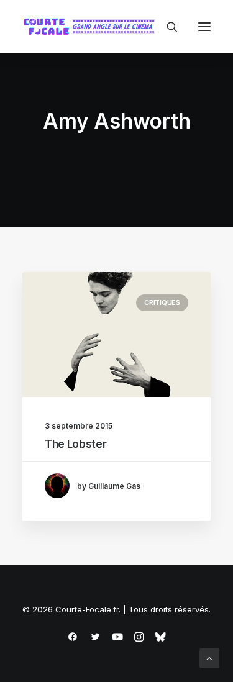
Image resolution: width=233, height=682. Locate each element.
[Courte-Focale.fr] (92, 27)
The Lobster (75, 444)
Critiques (162, 302)
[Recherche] (166, 26)
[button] (204, 26)
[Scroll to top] (209, 657)
